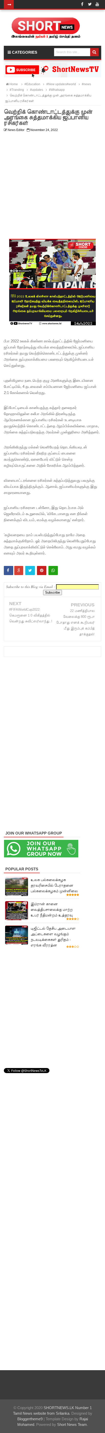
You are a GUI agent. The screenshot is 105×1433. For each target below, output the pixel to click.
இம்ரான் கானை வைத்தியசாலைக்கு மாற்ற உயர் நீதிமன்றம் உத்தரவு (52, 909)
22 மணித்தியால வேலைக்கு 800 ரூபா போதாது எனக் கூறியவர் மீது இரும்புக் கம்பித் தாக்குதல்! (75, 622)
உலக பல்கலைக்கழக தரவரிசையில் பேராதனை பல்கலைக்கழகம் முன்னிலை (54, 885)
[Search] (94, 52)
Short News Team (72, 1424)
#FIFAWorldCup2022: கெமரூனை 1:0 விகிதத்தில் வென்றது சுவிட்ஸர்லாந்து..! (30, 615)
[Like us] (82, 4)
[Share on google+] (18, 570)
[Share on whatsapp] (53, 570)
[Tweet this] (30, 570)
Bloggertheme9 (30, 1419)
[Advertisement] (52, 186)
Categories (24, 52)
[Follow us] (90, 4)
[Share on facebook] (8, 570)
